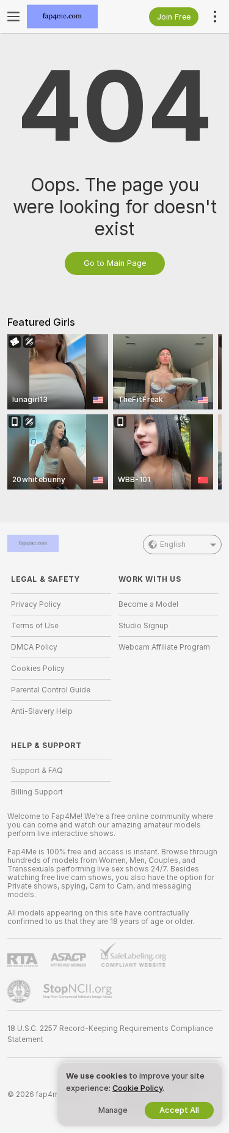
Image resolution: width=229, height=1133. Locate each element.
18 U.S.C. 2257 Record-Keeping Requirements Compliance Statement (110, 1034)
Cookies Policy (38, 668)
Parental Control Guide (50, 690)
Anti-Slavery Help (42, 711)
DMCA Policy (34, 647)
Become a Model (148, 604)
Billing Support (37, 792)
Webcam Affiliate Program (164, 647)
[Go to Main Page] (71, 16)
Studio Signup (143, 626)
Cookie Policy (137, 1088)
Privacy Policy (36, 604)
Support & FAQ (37, 770)
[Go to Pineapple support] (20, 991)
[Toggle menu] (13, 16)
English (173, 544)
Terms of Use (35, 626)
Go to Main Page (115, 263)
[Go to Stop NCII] (79, 991)
